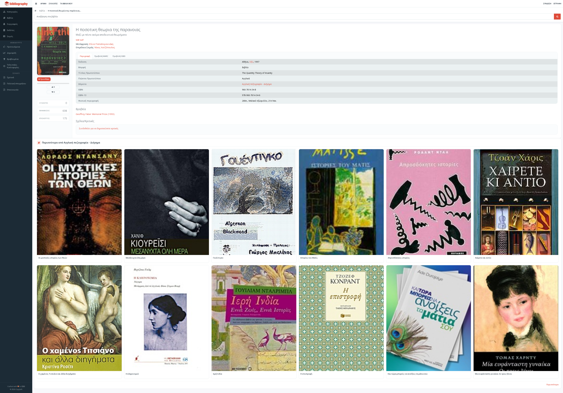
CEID (23, 386)
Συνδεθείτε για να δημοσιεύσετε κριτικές (98, 128)
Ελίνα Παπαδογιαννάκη (101, 43)
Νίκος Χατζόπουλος (104, 47)
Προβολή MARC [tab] (101, 56)
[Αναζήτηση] (557, 16)
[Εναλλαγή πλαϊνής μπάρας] (36, 3)
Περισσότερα (552, 384)
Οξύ (251, 61)
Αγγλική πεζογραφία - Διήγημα (257, 84)
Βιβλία (42, 10)
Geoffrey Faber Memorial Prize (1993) (95, 114)
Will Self (79, 39)
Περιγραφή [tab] (85, 56)
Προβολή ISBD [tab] (119, 56)
